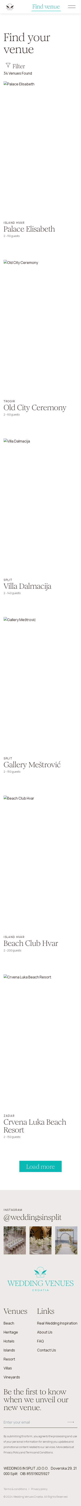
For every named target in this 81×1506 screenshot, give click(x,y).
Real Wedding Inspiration (57, 1323)
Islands (9, 1350)
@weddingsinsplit (33, 1217)
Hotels (9, 1341)
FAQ (40, 1341)
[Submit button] (70, 1422)
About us (44, 1332)
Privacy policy (39, 1489)
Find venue (46, 6)
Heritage (11, 1332)
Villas (8, 1368)
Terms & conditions (15, 1489)
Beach (9, 1323)
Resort (9, 1359)
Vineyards (12, 1377)
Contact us (46, 1350)
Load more (40, 1166)
